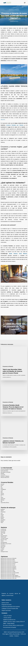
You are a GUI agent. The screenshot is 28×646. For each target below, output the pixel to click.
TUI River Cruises (4, 538)
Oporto (2, 510)
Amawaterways (4, 542)
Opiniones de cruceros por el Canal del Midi (10, 572)
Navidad (2, 473)
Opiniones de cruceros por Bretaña (8, 574)
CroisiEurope (3, 529)
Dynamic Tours (4, 539)
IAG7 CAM (3, 533)
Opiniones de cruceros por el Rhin (8, 559)
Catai (2, 534)
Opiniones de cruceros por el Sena (8, 560)
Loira (2, 490)
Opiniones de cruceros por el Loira (8, 564)
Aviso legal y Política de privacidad (10, 634)
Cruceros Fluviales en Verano (7, 469)
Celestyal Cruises (4, 551)
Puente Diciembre (4, 470)
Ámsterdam (3, 511)
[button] (24, 2)
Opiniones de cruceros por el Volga (8, 571)
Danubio (2, 484)
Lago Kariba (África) (5, 502)
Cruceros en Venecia (14, 9)
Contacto (16, 636)
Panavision (3, 531)
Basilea (2, 521)
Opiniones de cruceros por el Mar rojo (8, 578)
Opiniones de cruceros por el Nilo (7, 570)
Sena (2, 488)
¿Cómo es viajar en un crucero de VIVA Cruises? (14, 325)
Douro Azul (3, 546)
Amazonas (3, 498)
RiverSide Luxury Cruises (6, 543)
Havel (2, 497)
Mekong (2, 499)
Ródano (2, 494)
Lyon (2, 513)
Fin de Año (3, 474)
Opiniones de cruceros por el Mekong (8, 568)
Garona (2, 493)
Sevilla (2, 515)
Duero (2, 485)
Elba (2, 492)
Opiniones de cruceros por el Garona (8, 566)
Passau (2, 514)
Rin (1, 486)
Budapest (3, 509)
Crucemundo (3, 530)
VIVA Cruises (3, 537)
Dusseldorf (3, 519)
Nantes (2, 518)
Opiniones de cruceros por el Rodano (8, 567)
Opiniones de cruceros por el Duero (8, 563)
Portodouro (3, 545)
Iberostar (2, 547)
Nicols (2, 550)
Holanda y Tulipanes (5, 476)
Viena (2, 522)
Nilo (1, 501)
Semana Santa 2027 (5, 477)
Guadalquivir (3, 489)
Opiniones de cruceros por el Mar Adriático (9, 575)
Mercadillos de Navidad (5, 472)
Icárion (2, 541)
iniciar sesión (17, 460)
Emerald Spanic (4, 535)
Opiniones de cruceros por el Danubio (8, 558)
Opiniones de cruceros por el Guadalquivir (9, 562)
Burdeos (2, 517)
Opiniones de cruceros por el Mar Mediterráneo (10, 576)
